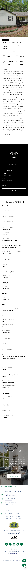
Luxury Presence (14, 553)
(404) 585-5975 (8, 500)
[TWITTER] (21, 544)
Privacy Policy (20, 561)
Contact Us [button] (14, 476)
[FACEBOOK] (6, 544)
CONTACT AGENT (14, 190)
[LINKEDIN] (14, 544)
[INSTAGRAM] (10, 544)
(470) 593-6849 (6, 175)
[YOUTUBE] (17, 544)
